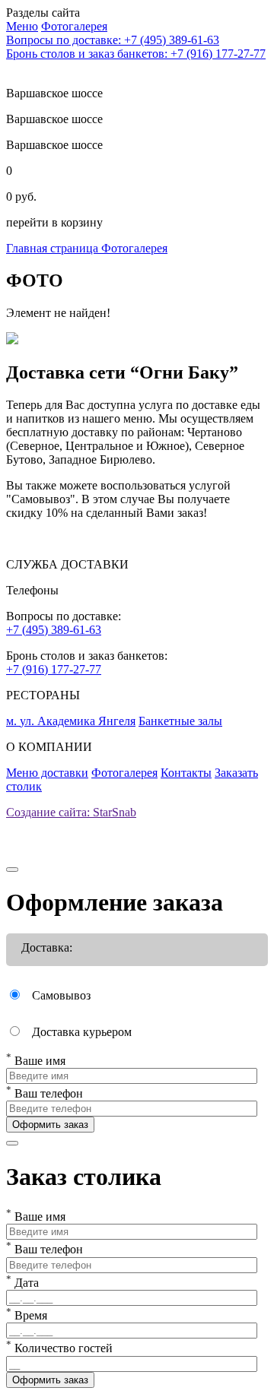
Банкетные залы (180, 720)
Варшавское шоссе (54, 118)
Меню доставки (47, 772)
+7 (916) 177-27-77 (53, 669)
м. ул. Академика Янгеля (70, 720)
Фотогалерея (134, 248)
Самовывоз (61, 995)
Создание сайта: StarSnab (71, 812)
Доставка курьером (82, 1031)
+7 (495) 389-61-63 (53, 629)
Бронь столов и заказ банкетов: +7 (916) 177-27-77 (136, 53)
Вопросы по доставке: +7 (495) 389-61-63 (112, 39)
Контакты (186, 772)
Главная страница (53, 248)
